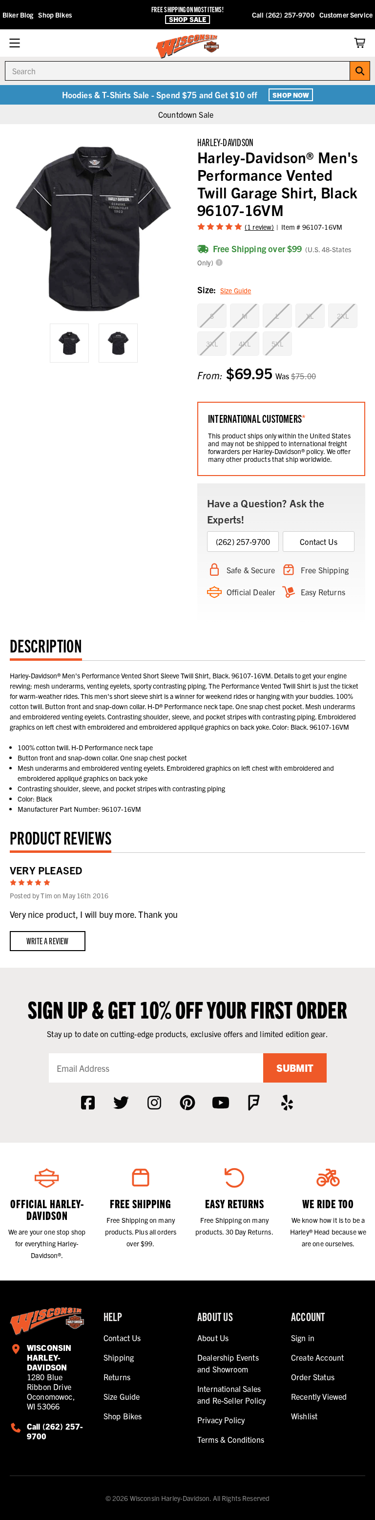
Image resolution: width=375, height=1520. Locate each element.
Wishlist (304, 1416)
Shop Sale (187, 19)
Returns (117, 1377)
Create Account (317, 1357)
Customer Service (346, 14)
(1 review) (259, 226)
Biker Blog (17, 14)
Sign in (302, 1338)
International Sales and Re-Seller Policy (231, 1394)
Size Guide (235, 290)
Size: (224, 289)
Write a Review (47, 940)
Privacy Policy (221, 1420)
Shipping (119, 1357)
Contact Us (318, 541)
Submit (294, 1068)
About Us (213, 1338)
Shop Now (290, 94)
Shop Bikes (54, 14)
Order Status (312, 1377)
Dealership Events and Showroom (228, 1363)
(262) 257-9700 (243, 541)
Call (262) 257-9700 (283, 14)
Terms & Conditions (230, 1439)
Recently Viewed (319, 1396)
